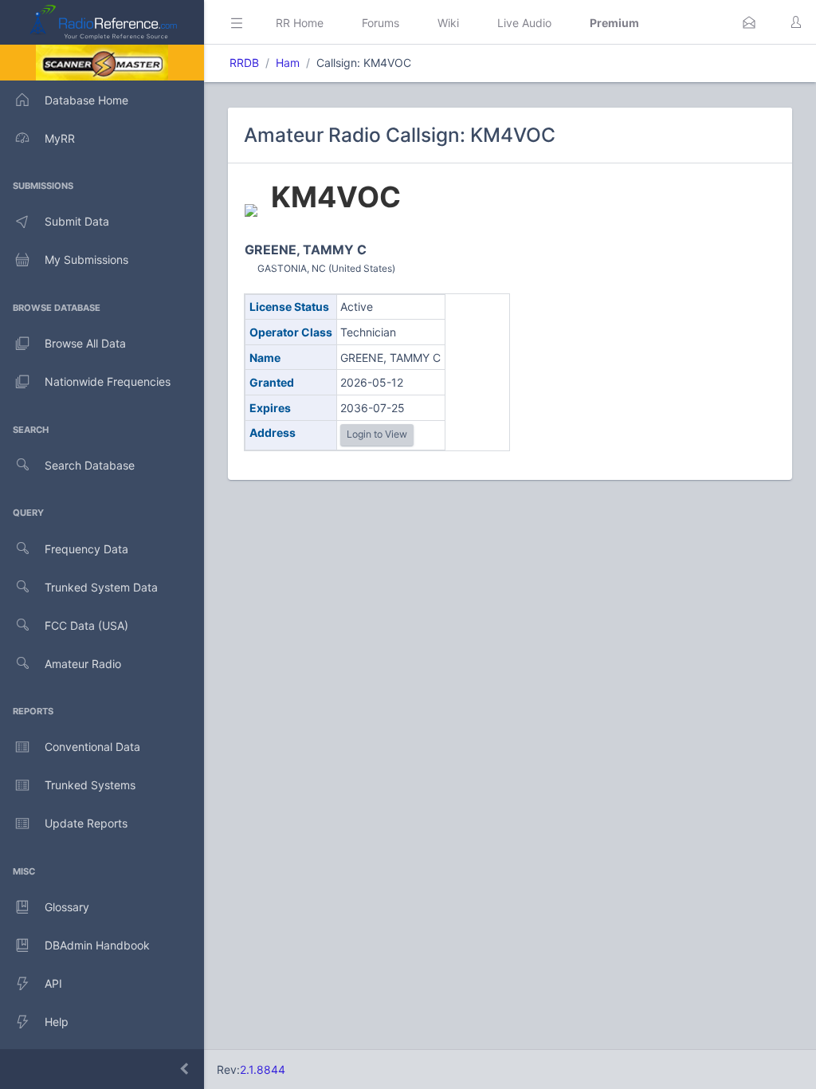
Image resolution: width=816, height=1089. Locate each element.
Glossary (67, 907)
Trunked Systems (90, 785)
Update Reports (86, 823)
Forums (380, 22)
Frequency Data (86, 549)
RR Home (300, 22)
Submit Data (77, 221)
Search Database (90, 465)
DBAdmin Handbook (97, 945)
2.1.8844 (262, 1069)
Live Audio (524, 22)
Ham (288, 62)
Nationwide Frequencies (108, 381)
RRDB (244, 62)
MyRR (60, 138)
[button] (749, 22)
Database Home (86, 100)
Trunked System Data (101, 587)
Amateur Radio (83, 663)
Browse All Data (85, 343)
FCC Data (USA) (86, 625)
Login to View (377, 434)
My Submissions (86, 259)
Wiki (448, 22)
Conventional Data (92, 746)
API (53, 983)
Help (57, 1021)
